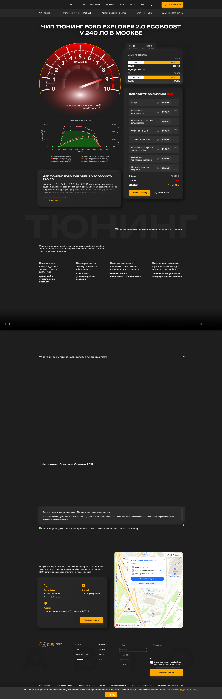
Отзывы (122, 4)
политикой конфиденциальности (168, 667)
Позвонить (164, 192)
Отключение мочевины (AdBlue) (77, 13)
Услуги (70, 4)
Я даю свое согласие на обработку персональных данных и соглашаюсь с (168, 664)
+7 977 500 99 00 (52, 596)
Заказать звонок (91, 620)
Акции (132, 4)
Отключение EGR (144, 13)
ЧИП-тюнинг (44, 13)
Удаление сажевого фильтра (114, 13)
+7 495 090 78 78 (173, 4)
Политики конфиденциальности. (182, 689)
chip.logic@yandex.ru (92, 593)
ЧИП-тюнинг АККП (64, 685)
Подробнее (54, 200)
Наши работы (95, 4)
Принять (111, 694)
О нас (82, 4)
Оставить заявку (139, 192)
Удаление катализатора (172, 13)
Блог (142, 4)
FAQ (150, 4)
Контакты (110, 4)
